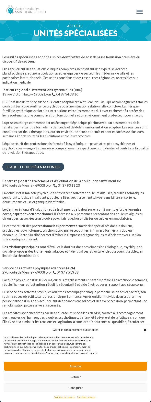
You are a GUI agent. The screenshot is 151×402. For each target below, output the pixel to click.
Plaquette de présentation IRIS (33, 167)
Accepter (75, 366)
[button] (145, 330)
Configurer (75, 387)
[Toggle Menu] (139, 12)
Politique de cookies (64, 397)
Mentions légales (86, 397)
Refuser (75, 377)
